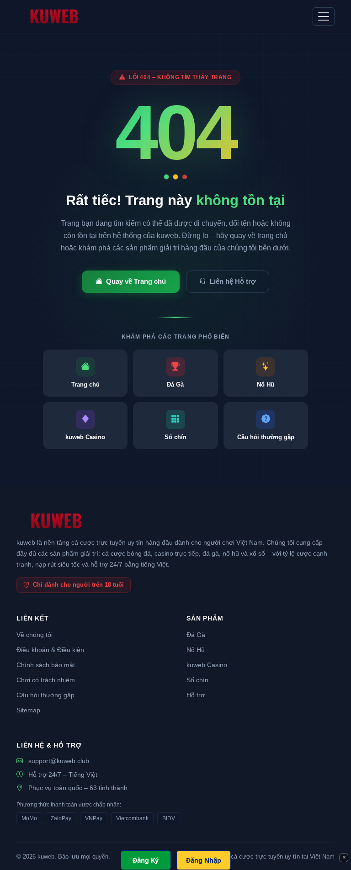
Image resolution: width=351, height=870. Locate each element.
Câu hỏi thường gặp (45, 695)
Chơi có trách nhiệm (45, 680)
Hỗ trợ (195, 695)
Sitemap (28, 710)
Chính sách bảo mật (45, 665)
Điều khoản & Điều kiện (50, 650)
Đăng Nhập (203, 860)
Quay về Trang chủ (136, 281)
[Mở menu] (324, 16)
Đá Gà (195, 634)
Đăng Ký (146, 860)
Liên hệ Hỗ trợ (233, 281)
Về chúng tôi (34, 634)
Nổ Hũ (195, 650)
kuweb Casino (206, 665)
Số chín (197, 680)
